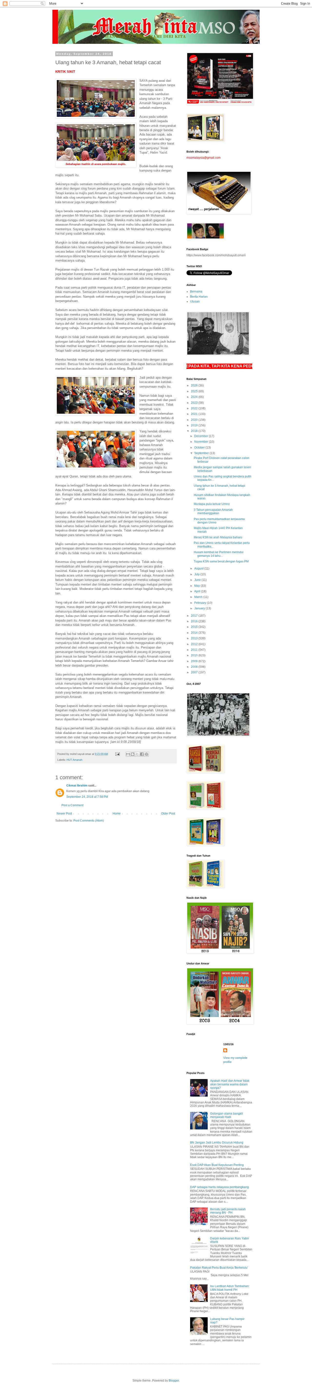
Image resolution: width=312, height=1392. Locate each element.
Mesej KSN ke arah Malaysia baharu (218, 537)
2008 (194, 667)
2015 (194, 627)
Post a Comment (72, 805)
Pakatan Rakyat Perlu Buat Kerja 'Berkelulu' (219, 1267)
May (197, 585)
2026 (194, 385)
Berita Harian (199, 296)
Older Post (168, 813)
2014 (194, 632)
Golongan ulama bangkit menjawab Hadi (226, 1115)
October (199, 447)
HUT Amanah (74, 759)
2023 (194, 402)
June (198, 580)
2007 (194, 672)
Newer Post (64, 813)
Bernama (196, 291)
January (200, 608)
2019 (194, 425)
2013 (194, 638)
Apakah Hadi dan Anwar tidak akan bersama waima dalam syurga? (229, 1084)
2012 (194, 644)
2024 (194, 397)
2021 (194, 414)
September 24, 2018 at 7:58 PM (87, 796)
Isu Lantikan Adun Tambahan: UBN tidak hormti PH (229, 1287)
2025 (194, 391)
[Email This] (128, 754)
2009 (194, 661)
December (201, 436)
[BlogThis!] (132, 754)
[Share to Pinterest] (146, 754)
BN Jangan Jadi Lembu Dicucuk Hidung (216, 1142)
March (198, 597)
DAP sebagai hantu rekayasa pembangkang (219, 1187)
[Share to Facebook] (141, 754)
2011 (194, 649)
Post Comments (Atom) (88, 820)
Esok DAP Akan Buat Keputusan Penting (217, 1165)
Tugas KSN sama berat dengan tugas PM (221, 561)
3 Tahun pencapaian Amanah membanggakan (213, 511)
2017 (194, 615)
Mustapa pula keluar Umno (212, 504)
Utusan (195, 301)
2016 (194, 621)
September (202, 453)
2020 (194, 419)
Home (117, 813)
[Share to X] (137, 754)
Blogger (174, 1380)
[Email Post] (117, 753)
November (201, 441)
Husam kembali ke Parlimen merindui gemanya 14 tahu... (219, 553)
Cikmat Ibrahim (77, 785)
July (197, 574)
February (200, 602)
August (199, 568)
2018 (194, 431)
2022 (194, 408)
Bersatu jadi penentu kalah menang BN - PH (228, 1211)
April (197, 591)
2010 (194, 655)
